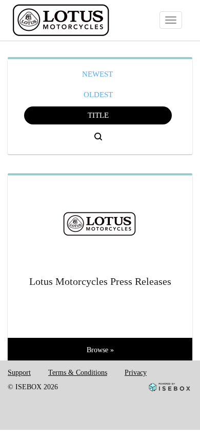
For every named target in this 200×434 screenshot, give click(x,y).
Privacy (136, 372)
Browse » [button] (100, 350)
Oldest (98, 95)
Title (98, 115)
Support (19, 372)
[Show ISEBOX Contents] (100, 220)
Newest (97, 74)
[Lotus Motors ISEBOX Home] (81, 21)
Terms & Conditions (77, 372)
